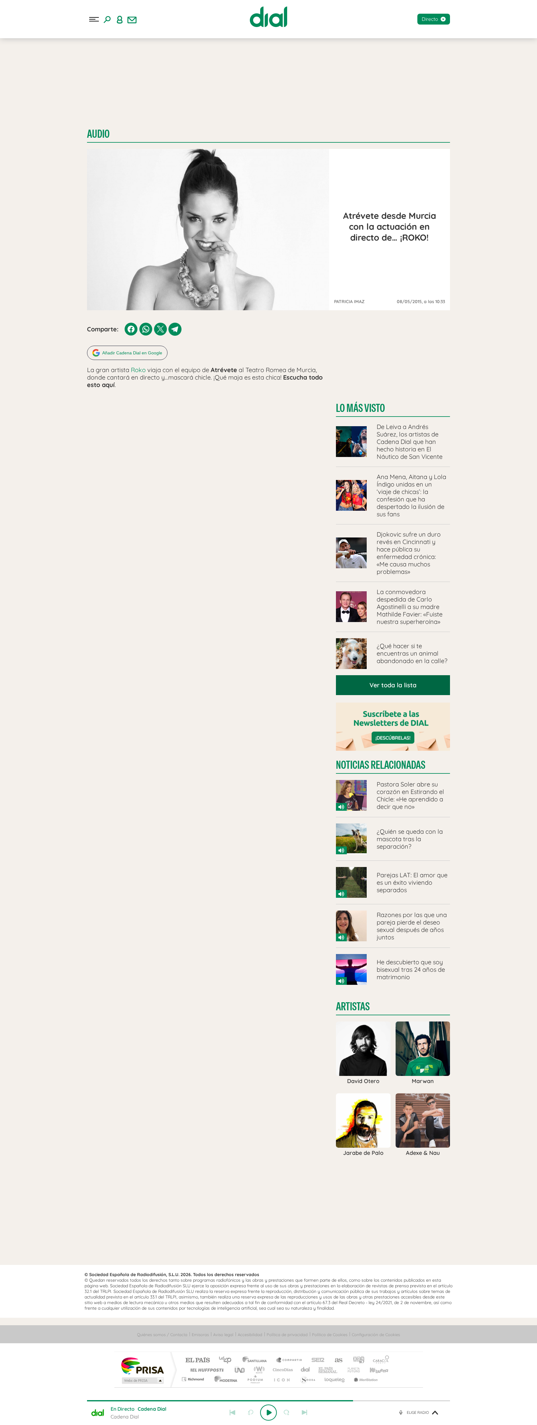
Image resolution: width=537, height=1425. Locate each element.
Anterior (232, 1412)
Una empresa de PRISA (142, 1365)
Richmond (193, 1379)
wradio (258, 1370)
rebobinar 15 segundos (250, 1412)
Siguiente (304, 1412)
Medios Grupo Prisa (142, 1380)
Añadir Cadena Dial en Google (132, 352)
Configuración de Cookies (376, 1334)
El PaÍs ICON (281, 1379)
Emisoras (200, 1334)
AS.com (335, 1360)
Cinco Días (282, 1370)
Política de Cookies (329, 1334)
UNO (240, 1370)
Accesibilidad (250, 1334)
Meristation (365, 1379)
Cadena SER (316, 1360)
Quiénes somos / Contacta (162, 1334)
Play (268, 1412)
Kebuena (373, 1370)
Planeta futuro (351, 1370)
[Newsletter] (132, 19)
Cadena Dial (305, 1370)
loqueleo (335, 1379)
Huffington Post (205, 1370)
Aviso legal (223, 1334)
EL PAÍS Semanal (328, 1370)
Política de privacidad (287, 1334)
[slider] (268, 1400)
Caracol (379, 1360)
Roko (138, 370)
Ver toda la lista (392, 685)
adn (356, 1360)
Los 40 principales (227, 1360)
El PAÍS (197, 1360)
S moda (307, 1379)
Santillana (256, 1360)
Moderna (224, 1379)
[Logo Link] (268, 16)
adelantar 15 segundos (286, 1412)
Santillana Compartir (289, 1360)
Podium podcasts (254, 1379)
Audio (98, 134)
